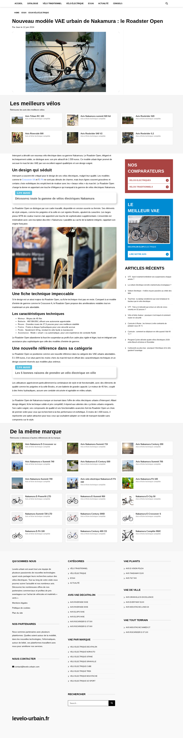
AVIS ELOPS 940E (77, 617)
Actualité (103, 3)
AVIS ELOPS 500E (77, 612)
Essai (91, 3)
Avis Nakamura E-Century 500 (95, 461)
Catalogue (32, 3)
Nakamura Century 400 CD (93, 531)
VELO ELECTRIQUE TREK (80, 671)
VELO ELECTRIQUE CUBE (80, 666)
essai (72, 578)
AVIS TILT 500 (131, 578)
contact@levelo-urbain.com (27, 667)
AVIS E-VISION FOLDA (135, 568)
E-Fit (41, 179)
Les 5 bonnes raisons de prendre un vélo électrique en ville (55, 372)
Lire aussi (23, 192)
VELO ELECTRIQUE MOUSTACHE (83, 676)
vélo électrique (78, 573)
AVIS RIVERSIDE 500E (79, 602)
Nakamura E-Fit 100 (35, 531)
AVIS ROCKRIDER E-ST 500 (81, 622)
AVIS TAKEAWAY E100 (135, 573)
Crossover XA (28, 179)
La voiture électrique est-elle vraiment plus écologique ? (149, 285)
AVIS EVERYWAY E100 (135, 602)
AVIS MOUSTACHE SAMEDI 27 (138, 627)
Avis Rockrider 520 (145, 116)
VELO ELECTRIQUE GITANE (81, 657)
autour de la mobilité (46, 635)
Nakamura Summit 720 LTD (38, 514)
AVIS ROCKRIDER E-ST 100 (137, 632)
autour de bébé (19, 642)
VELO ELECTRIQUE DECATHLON (83, 647)
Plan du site (17, 613)
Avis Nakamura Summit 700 (38, 479)
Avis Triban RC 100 (34, 116)
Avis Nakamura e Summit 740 (39, 461)
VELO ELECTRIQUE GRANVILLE (83, 662)
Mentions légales (19, 603)
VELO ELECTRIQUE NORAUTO (82, 652)
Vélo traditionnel (52, 3)
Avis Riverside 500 (34, 133)
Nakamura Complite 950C (148, 531)
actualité (74, 583)
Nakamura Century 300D (92, 514)
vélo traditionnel (79, 568)
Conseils (117, 3)
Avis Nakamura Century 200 (149, 444)
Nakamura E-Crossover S (148, 514)
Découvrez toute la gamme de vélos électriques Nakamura (54, 198)
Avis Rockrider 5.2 (145, 133)
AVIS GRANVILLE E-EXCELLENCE (139, 597)
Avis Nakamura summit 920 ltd (95, 116)
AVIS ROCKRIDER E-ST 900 (81, 626)
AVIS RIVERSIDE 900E (79, 607)
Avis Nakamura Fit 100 (147, 479)
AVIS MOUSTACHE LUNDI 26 (137, 607)
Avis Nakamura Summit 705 (149, 461)
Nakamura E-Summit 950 (92, 496)
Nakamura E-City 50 (145, 496)
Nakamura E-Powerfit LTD (38, 496)
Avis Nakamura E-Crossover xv (40, 444)
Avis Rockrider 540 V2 (91, 133)
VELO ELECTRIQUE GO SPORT (82, 681)
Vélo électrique (74, 3)
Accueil (19, 3)
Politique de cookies (21, 608)
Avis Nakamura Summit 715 (94, 444)
